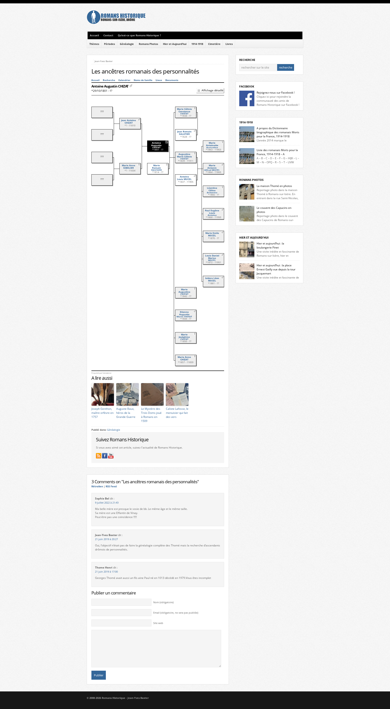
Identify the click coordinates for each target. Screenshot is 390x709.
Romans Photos (148, 44)
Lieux (159, 80)
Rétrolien (97, 486)
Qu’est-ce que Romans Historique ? (139, 35)
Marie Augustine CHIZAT (184, 292)
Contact (108, 35)
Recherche (109, 80)
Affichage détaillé (212, 90)
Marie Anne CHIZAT (184, 358)
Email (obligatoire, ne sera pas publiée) (175, 612)
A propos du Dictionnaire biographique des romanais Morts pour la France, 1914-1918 (278, 132)
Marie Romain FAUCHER (156, 168)
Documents (171, 80)
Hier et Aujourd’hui (174, 44)
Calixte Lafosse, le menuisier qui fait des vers (177, 413)
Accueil (94, 35)
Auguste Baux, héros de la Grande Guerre (125, 413)
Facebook (246, 86)
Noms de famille (143, 80)
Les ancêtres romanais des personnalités (145, 71)
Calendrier (124, 80)
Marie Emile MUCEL (212, 234)
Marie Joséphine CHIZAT (184, 337)
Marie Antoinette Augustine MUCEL (212, 146)
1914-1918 (197, 44)
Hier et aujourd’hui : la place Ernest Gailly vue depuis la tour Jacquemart (276, 269)
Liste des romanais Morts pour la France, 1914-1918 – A (277, 152)
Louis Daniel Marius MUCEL (212, 258)
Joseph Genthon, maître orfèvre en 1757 (102, 413)
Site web (158, 623)
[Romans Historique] (116, 23)
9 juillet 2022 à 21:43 (106, 502)
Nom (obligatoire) (163, 602)
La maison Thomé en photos (274, 186)
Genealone (106, 373)
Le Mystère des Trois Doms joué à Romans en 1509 (151, 415)
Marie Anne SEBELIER (128, 166)
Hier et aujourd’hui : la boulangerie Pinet (270, 245)
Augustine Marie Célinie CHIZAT (184, 156)
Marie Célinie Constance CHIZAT (184, 111)
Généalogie (127, 44)
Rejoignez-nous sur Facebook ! (276, 92)
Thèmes (94, 44)
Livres (229, 44)
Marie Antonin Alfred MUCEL (212, 168)
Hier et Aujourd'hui (254, 237)
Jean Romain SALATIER (184, 133)
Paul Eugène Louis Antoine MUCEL (212, 214)
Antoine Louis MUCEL (184, 178)
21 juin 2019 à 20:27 (106, 539)
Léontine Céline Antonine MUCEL (212, 191)
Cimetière (214, 44)
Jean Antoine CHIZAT (128, 121)
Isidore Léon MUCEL (212, 279)
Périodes (109, 44)
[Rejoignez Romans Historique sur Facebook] (104, 455)
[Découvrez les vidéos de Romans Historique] (111, 455)
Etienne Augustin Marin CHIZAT (184, 314)
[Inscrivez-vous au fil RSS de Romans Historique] (98, 455)
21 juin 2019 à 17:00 (106, 571)
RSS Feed (111, 486)
